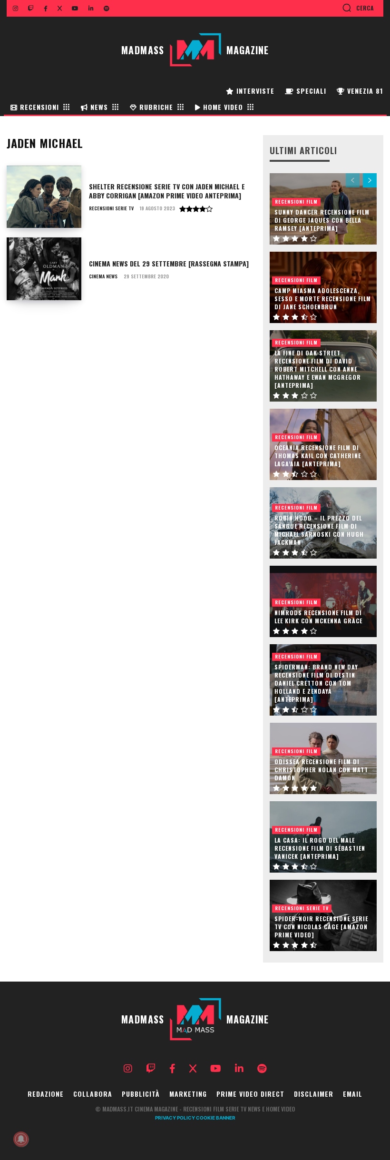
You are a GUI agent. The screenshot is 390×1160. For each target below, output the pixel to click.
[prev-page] (353, 180)
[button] (358, 7)
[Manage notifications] (21, 1139)
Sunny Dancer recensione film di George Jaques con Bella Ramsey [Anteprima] (322, 220)
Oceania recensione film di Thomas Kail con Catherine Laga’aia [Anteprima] (317, 455)
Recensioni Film (296, 201)
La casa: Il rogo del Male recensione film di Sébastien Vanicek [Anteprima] (319, 848)
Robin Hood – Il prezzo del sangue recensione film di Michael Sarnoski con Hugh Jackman (319, 530)
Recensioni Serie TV (111, 208)
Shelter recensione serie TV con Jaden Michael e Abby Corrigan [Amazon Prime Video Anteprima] (167, 191)
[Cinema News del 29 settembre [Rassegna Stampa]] (44, 268)
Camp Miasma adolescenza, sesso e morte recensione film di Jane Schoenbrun (322, 298)
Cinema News (103, 276)
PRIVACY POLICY (175, 1118)
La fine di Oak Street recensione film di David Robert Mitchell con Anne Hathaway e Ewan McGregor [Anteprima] (317, 369)
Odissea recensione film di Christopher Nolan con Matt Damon (321, 769)
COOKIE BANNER (215, 1118)
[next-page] (370, 180)
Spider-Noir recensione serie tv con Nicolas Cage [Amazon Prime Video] (321, 926)
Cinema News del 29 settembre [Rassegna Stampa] (169, 263)
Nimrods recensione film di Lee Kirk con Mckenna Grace (318, 617)
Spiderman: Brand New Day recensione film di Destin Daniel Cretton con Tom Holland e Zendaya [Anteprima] (316, 683)
